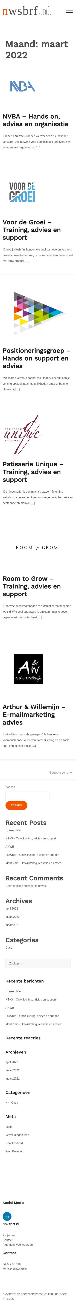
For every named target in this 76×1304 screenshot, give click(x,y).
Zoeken (10, 787)
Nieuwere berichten (61, 772)
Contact (7, 1240)
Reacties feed (14, 1143)
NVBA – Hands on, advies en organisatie (36, 120)
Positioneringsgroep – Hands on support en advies (37, 358)
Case (8, 947)
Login (9, 1126)
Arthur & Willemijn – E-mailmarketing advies (34, 714)
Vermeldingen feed (17, 1134)
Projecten (9, 1235)
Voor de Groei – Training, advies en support (32, 229)
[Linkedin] (7, 1216)
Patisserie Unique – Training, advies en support (33, 471)
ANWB (9, 846)
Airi (57, 1294)
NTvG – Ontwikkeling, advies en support (30, 838)
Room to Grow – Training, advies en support (32, 586)
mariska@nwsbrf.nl (15, 1268)
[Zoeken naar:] (38, 963)
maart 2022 (12, 916)
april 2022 (11, 908)
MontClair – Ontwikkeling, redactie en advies (33, 863)
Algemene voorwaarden (18, 1244)
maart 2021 (12, 924)
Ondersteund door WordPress (23, 1294)
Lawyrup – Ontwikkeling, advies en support (32, 854)
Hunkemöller (13, 830)
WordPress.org (14, 1151)
